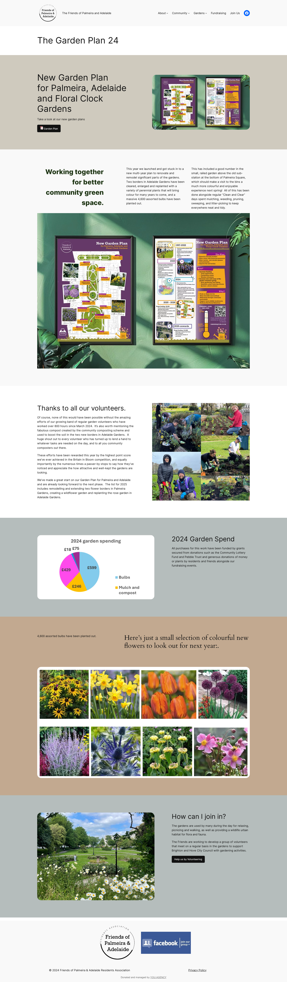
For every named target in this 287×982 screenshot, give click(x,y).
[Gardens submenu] (206, 13)
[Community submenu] (189, 13)
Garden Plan (50, 128)
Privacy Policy (197, 970)
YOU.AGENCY (158, 977)
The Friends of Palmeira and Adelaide (86, 13)
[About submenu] (167, 13)
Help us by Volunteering (188, 859)
